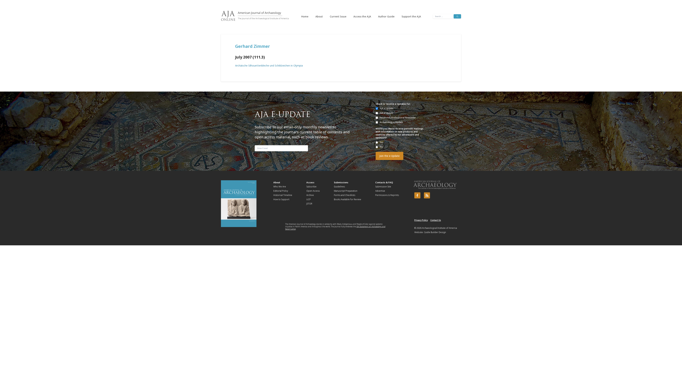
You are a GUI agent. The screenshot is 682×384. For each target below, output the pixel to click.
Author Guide (386, 16)
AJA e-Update (386, 108)
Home (304, 16)
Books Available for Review (347, 199)
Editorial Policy (280, 190)
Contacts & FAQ (384, 182)
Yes (381, 142)
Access (310, 182)
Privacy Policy (421, 220)
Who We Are (279, 186)
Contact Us (435, 220)
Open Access (313, 190)
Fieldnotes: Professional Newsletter (398, 117)
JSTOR (309, 203)
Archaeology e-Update (391, 122)
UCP (308, 199)
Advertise (380, 190)
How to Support (281, 199)
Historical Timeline (282, 195)
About (319, 16)
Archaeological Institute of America (439, 228)
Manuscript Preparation (345, 190)
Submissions (341, 182)
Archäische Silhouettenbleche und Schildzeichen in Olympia (269, 65)
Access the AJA (362, 16)
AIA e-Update (386, 112)
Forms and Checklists (344, 195)
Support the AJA (411, 16)
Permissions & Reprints (387, 195)
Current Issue (338, 16)
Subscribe (311, 186)
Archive (310, 195)
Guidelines (339, 186)
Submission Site (383, 186)
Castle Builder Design (435, 232)
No (381, 146)
